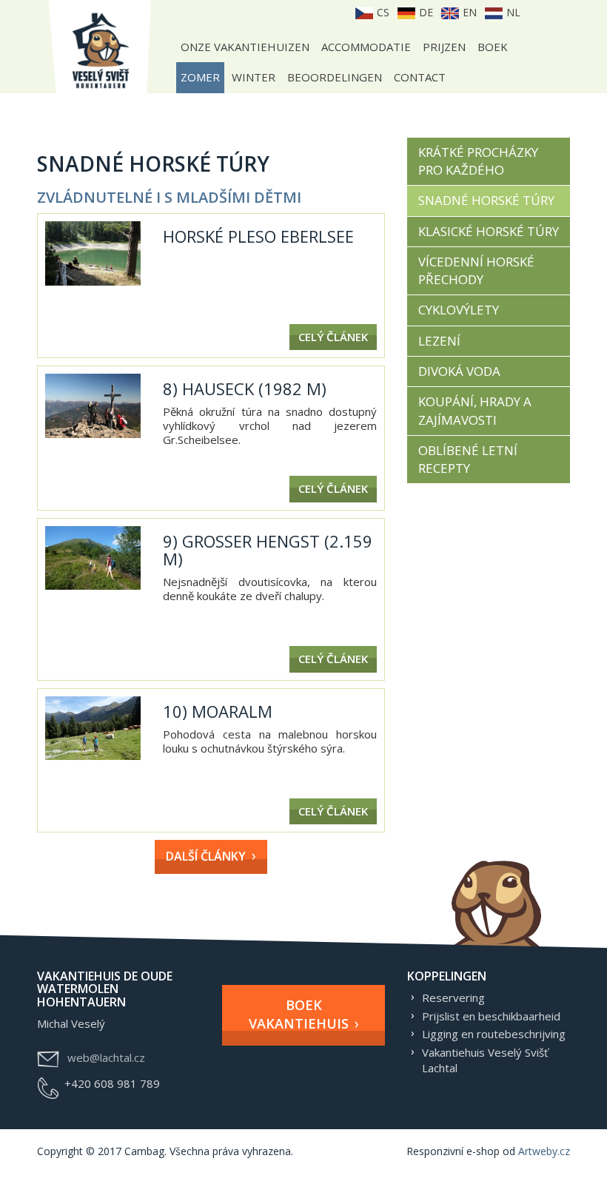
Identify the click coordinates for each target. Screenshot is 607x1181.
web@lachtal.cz (106, 1057)
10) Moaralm (217, 711)
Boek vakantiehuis (299, 1014)
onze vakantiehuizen (245, 46)
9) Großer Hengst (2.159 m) (267, 550)
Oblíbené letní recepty (467, 459)
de (424, 12)
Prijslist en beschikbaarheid (491, 1016)
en (468, 12)
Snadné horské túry (486, 200)
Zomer (200, 77)
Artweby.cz (544, 1151)
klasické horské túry (488, 231)
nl (511, 12)
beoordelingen (334, 77)
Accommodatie (366, 46)
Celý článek (333, 336)
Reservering (453, 997)
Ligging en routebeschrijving (494, 1033)
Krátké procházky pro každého (478, 161)
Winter (253, 77)
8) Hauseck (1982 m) (244, 388)
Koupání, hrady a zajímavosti (474, 410)
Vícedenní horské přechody (476, 270)
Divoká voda (459, 371)
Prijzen (444, 46)
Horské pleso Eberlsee (258, 236)
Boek (492, 46)
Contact (420, 77)
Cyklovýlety (458, 309)
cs (381, 12)
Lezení (439, 340)
